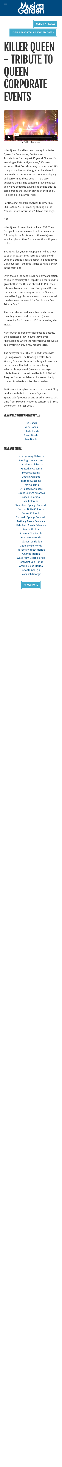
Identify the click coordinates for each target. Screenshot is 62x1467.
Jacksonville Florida (31, 545)
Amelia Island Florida (31, 566)
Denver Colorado (31, 513)
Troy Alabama (31, 484)
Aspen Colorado (31, 497)
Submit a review (45, 24)
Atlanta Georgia (31, 570)
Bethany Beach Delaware (31, 521)
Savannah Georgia (31, 574)
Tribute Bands (31, 431)
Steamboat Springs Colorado (31, 505)
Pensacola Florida (31, 537)
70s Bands (31, 423)
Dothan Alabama (31, 476)
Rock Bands (31, 427)
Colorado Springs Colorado (31, 517)
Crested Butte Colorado (31, 509)
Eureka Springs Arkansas (31, 493)
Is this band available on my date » (33, 32)
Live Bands (31, 439)
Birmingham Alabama (31, 460)
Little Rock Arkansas (31, 489)
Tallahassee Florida (31, 541)
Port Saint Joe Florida (31, 561)
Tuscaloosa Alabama (31, 464)
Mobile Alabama (31, 472)
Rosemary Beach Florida (31, 549)
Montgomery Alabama (31, 456)
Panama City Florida (31, 533)
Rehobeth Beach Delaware (31, 525)
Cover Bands (31, 435)
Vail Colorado (31, 501)
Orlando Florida (31, 553)
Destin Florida (31, 529)
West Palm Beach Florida (31, 557)
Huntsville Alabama (31, 468)
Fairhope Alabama (31, 480)
